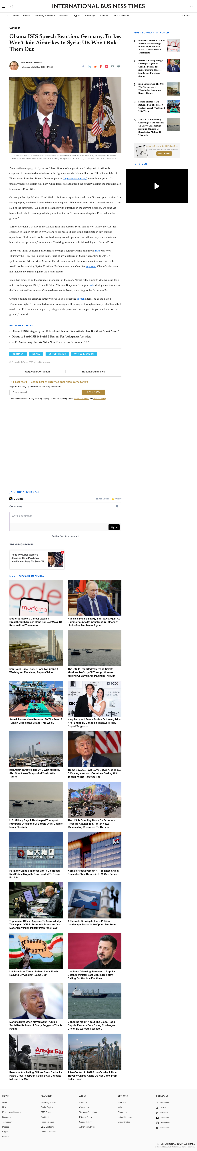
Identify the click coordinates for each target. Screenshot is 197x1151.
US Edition (185, 15)
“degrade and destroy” (75, 178)
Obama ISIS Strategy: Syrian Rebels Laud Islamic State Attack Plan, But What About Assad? (65, 331)
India (120, 1107)
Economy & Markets (45, 15)
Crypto (76, 15)
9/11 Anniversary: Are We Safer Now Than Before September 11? (50, 342)
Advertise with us (87, 1127)
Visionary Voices (48, 1102)
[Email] (112, 66)
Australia (122, 1102)
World (16, 15)
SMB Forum (46, 1112)
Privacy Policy (99, 398)
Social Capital (47, 1107)
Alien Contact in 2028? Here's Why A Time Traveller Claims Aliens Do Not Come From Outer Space (92, 1075)
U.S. (6, 15)
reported (91, 266)
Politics (26, 15)
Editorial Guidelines (93, 371)
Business (63, 15)
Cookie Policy (85, 1122)
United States (124, 1122)
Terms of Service (81, 398)
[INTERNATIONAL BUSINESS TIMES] (98, 6)
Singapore (122, 1112)
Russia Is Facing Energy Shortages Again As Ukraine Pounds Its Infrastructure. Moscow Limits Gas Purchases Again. (94, 622)
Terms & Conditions (88, 1112)
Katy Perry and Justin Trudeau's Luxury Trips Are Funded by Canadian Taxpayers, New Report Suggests (94, 723)
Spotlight (45, 1117)
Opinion (104, 15)
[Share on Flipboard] (101, 66)
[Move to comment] (118, 66)
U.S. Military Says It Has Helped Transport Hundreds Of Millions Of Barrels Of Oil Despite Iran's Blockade (36, 823)
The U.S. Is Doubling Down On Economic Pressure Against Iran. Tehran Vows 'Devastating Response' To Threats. (91, 823)
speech (80, 298)
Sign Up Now (164, 153)
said (98, 250)
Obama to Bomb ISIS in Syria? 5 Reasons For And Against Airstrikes (51, 336)
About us (83, 1102)
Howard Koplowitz (33, 62)
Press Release (47, 1122)
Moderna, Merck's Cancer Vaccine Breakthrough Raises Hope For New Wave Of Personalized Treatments (35, 622)
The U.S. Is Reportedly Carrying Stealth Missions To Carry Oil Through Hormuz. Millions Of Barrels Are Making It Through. (92, 672)
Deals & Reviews (121, 15)
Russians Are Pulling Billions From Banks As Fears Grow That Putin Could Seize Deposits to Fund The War (35, 1075)
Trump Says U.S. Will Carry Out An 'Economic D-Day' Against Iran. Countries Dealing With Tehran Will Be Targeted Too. (94, 773)
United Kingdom (125, 1117)
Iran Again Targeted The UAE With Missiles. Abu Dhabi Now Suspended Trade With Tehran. (34, 773)
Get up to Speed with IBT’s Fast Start (161, 146)
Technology (90, 15)
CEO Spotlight (47, 1127)
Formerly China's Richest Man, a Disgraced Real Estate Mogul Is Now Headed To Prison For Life (34, 874)
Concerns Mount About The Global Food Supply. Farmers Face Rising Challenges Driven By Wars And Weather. (91, 1025)
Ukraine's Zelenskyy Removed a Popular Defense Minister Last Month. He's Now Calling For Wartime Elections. (91, 975)
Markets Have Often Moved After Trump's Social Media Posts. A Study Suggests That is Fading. (35, 1025)
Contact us (84, 1107)
